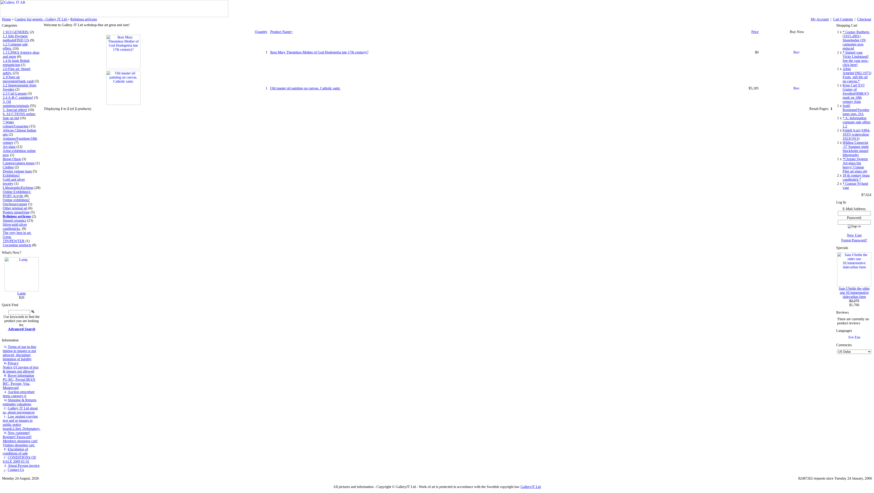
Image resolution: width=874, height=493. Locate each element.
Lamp (21, 293)
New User (854, 235)
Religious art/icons (83, 19)
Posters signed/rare (16, 212)
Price (755, 32)
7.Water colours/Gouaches (15, 124)
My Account (820, 19)
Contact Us (16, 470)
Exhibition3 (11, 175)
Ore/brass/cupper (15, 204)
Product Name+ (281, 32)
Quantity (261, 32)
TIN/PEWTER (14, 241)
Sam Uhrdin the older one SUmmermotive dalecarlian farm (854, 293)
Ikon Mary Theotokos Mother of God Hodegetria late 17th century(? (319, 52)
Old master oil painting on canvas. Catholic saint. (305, 88)
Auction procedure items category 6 (19, 394)
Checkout (864, 19)
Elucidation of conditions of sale (15, 451)
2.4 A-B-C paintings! (18, 97)
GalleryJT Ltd (531, 487)
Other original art (15, 208)
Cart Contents (843, 19)
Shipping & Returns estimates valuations (19, 402)
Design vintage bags (17, 171)
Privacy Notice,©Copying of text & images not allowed (20, 367)
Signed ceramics (14, 220)
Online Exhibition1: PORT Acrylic (17, 194)
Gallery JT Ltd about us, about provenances (20, 410)
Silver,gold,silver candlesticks (15, 227)
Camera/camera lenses (19, 163)
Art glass (9, 147)
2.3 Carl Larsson (15, 93)
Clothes (8, 167)
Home (6, 19)
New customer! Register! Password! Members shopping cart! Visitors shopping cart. (20, 439)
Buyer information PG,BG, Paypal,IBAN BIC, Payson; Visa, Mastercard (19, 382)
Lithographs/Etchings (18, 188)
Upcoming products (17, 245)
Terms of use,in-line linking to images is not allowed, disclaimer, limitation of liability (19, 353)
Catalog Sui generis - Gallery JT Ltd (41, 19)
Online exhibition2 (16, 200)
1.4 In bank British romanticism (16, 63)
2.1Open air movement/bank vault (18, 79)
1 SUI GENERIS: (16, 32)
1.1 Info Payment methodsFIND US (16, 38)
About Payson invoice (24, 466)
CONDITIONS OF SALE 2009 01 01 (19, 459)
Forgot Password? (854, 240)
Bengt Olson (12, 159)
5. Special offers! (15, 110)
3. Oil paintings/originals (16, 104)
